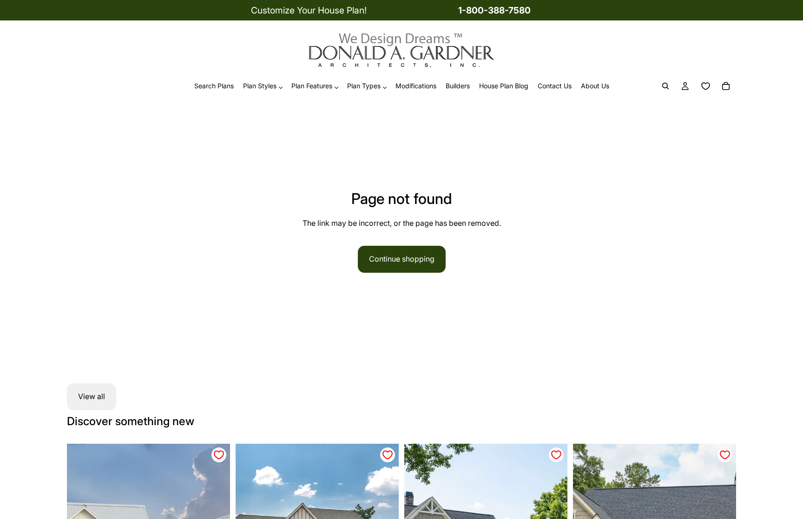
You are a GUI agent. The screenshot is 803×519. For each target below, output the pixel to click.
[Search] (665, 86)
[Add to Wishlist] (219, 455)
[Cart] (726, 86)
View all (91, 396)
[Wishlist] (705, 86)
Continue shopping (401, 258)
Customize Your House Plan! (309, 10)
